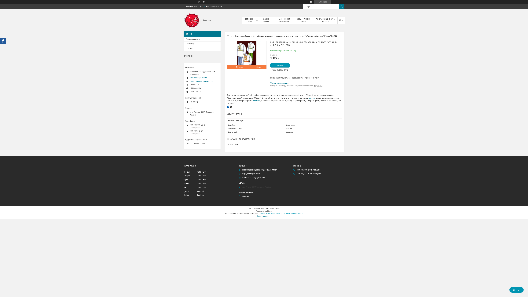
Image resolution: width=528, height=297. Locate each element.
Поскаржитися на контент (270, 214)
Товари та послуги (193, 39)
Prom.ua (277, 209)
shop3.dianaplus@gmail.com (201, 81)
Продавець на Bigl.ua (264, 211)
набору (312, 98)
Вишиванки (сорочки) (244, 36)
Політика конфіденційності (292, 214)
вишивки (256, 100)
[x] (231, 107)
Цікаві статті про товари (303, 20)
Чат (518, 290)
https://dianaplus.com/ (198, 78)
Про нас (189, 48)
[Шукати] (341, 6)
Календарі (190, 44)
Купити (280, 65)
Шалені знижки (266, 20)
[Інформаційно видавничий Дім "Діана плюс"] (192, 20)
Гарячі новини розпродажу (284, 20)
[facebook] (228, 107)
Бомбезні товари (249, 20)
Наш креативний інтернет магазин (325, 20)
